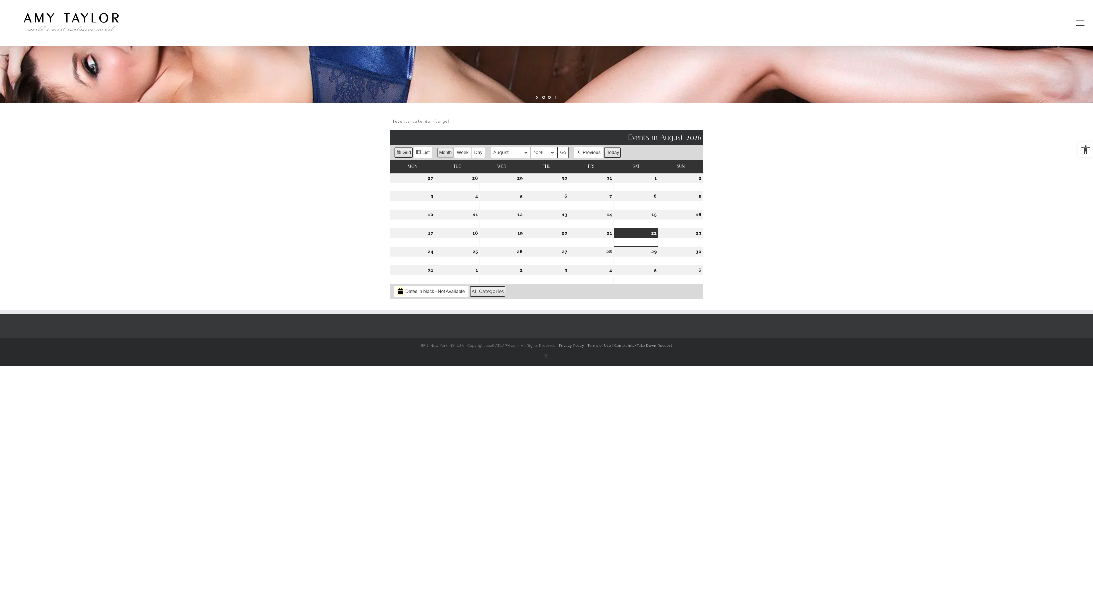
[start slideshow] (537, 97)
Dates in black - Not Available (435, 291)
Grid (403, 154)
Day (478, 152)
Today (613, 152)
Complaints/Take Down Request (643, 346)
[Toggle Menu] (1080, 23)
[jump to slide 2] (549, 97)
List (423, 154)
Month (445, 152)
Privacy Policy (571, 346)
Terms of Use (599, 346)
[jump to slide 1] (543, 97)
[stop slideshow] (555, 97)
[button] (1085, 149)
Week (463, 152)
